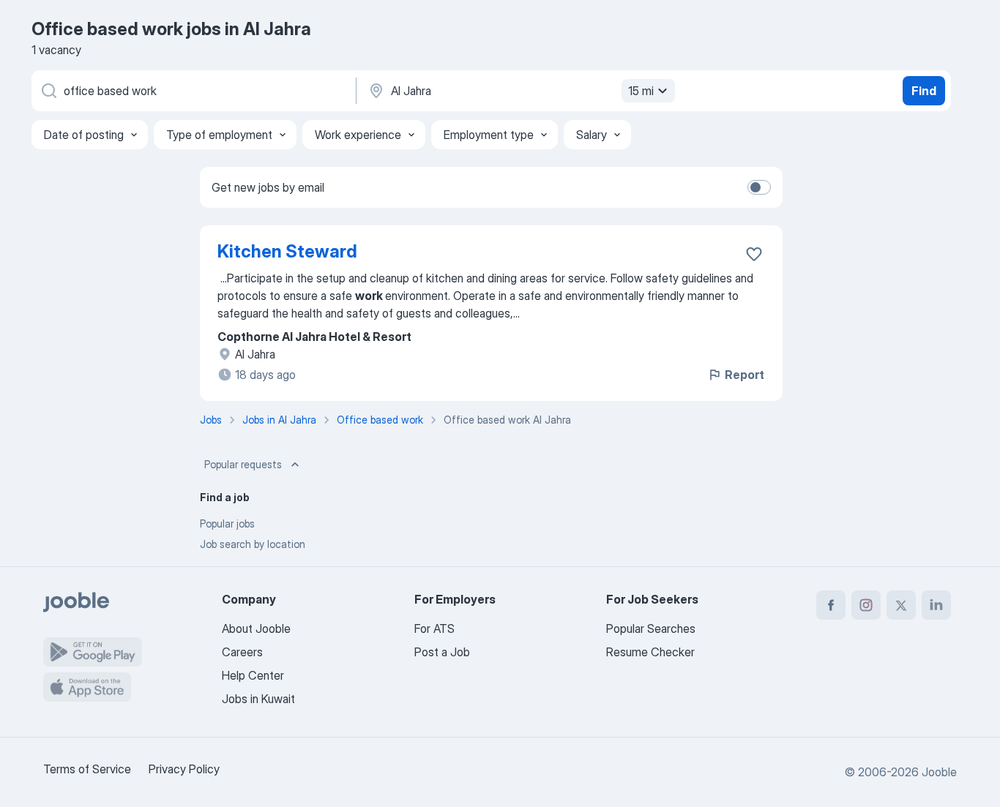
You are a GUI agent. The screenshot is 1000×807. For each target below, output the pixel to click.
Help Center (253, 675)
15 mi (641, 90)
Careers (242, 652)
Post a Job (442, 652)
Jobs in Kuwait (258, 698)
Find (923, 90)
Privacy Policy (184, 769)
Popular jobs (227, 523)
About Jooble (256, 628)
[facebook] (831, 605)
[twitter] (901, 605)
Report (744, 374)
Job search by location (252, 544)
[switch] (759, 187)
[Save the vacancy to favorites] (754, 254)
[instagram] (866, 605)
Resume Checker (650, 652)
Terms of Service (87, 769)
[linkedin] (936, 605)
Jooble (939, 772)
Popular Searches (650, 628)
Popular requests (243, 464)
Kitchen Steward (287, 251)
